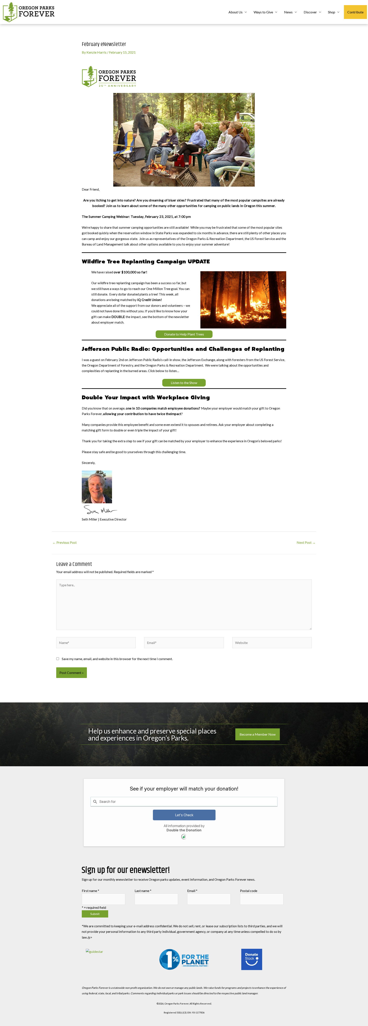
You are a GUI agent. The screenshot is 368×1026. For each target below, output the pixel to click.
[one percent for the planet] (184, 959)
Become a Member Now (258, 734)
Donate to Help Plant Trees (184, 334)
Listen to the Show (184, 383)
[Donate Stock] (251, 959)
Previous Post (64, 542)
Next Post (306, 542)
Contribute (355, 12)
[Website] (272, 643)
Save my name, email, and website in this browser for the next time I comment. (117, 659)
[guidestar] (116, 959)
